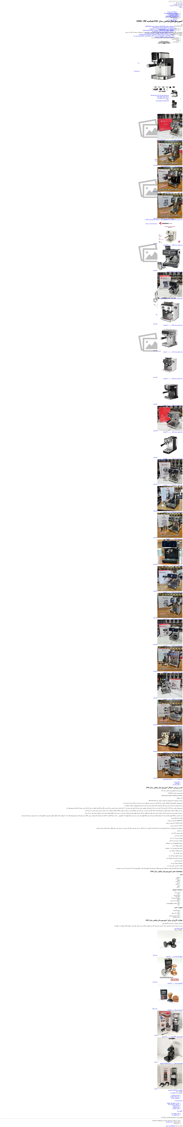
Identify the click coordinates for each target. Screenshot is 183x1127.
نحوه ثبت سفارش (175, 1095)
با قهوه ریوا (179, 1111)
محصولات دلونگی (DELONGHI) (150, 30)
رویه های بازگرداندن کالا (174, 1104)
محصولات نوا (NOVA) (168, 27)
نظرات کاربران (176, 784)
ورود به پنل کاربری (178, 4)
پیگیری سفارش (176, 1108)
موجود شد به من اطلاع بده (176, 33)
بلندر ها (168, 99)
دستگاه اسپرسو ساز (172, 11)
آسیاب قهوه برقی (161, 97)
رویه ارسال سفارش (175, 1096)
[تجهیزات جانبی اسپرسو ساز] (164, 93)
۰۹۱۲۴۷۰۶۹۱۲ (169, 1121)
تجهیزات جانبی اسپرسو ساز (157, 95)
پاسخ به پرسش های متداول (173, 1103)
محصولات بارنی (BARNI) (168, 29)
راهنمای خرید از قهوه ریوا (176, 1092)
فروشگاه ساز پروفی (170, 1125)
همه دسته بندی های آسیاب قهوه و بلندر (165, 100)
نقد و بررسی (177, 781)
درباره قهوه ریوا (176, 1114)
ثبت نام (171, 5)
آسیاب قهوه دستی (161, 96)
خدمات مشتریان (178, 1100)
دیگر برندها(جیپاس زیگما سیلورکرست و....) (164, 35)
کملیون (175, 28)
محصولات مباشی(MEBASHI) (167, 26)
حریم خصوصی (176, 1107)
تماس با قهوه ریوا (175, 1113)
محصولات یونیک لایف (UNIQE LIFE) (165, 34)
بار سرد (175, 18)
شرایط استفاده (176, 1105)
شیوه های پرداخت (175, 1098)
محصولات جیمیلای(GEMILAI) (167, 33)
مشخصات (177, 783)
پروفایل (180, 6)
